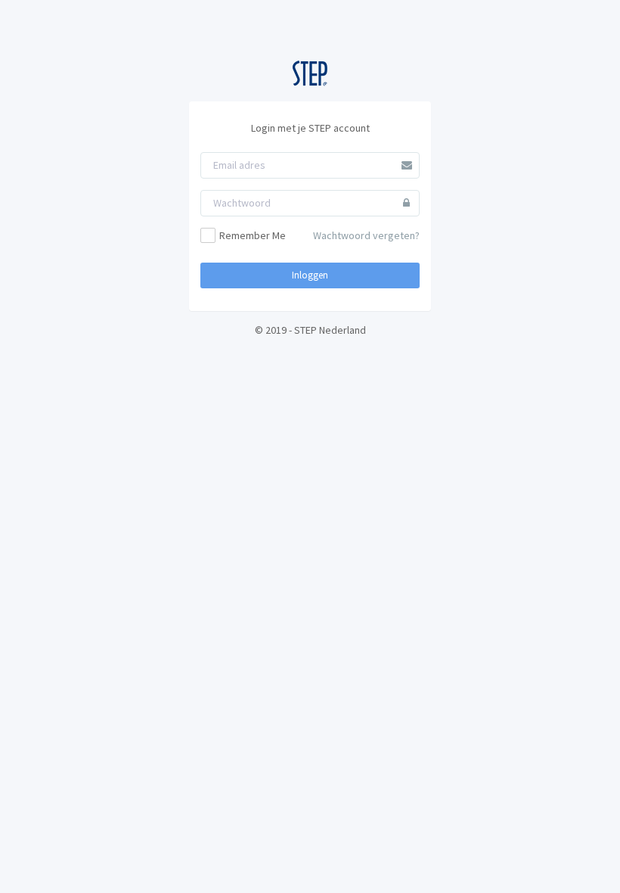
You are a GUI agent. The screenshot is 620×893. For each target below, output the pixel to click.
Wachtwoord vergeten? (366, 235)
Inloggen (310, 275)
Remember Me (252, 235)
